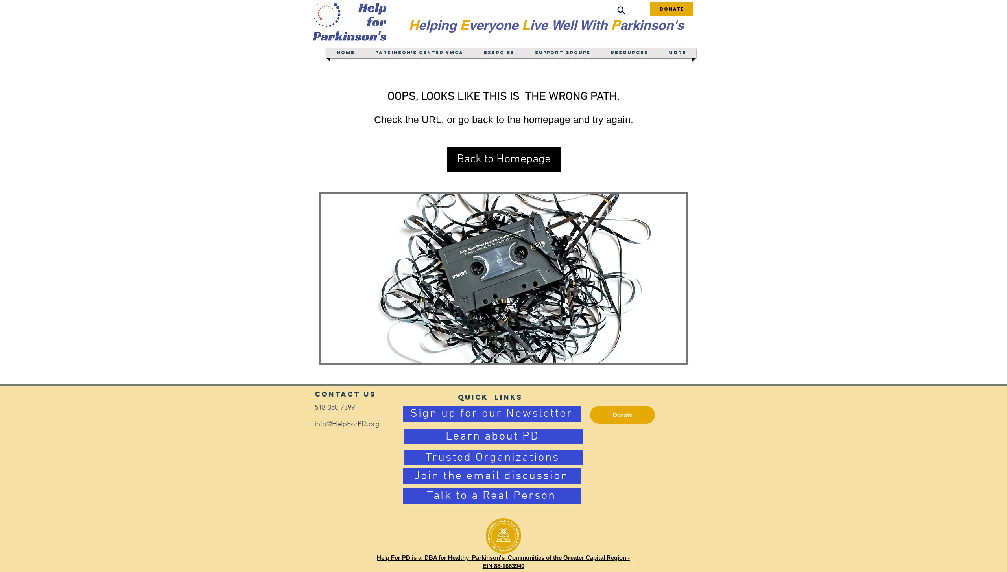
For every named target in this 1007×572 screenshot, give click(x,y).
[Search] (621, 10)
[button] (504, 159)
